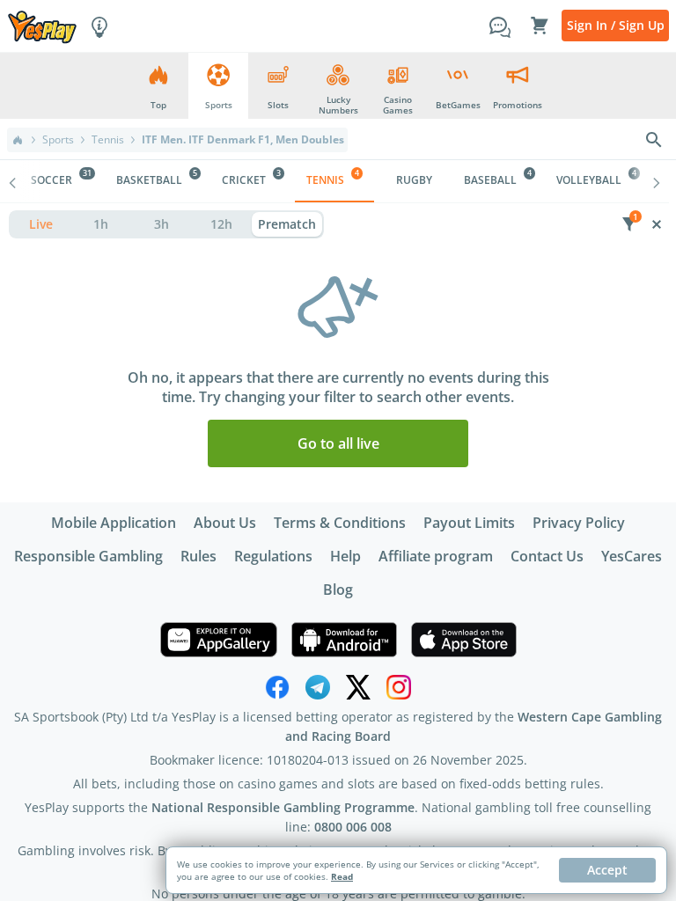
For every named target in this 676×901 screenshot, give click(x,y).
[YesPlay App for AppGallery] (218, 639)
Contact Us (547, 556)
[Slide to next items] (656, 181)
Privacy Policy (579, 522)
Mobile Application (113, 522)
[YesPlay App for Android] (344, 639)
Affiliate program (435, 556)
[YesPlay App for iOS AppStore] (464, 639)
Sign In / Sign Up (616, 25)
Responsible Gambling (88, 556)
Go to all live (338, 443)
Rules (198, 556)
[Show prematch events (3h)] (161, 224)
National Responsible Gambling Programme (283, 807)
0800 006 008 (353, 826)
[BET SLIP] (539, 25)
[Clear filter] (656, 224)
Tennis (108, 140)
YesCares (631, 556)
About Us (225, 522)
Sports (58, 140)
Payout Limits (469, 522)
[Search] (654, 140)
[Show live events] (41, 224)
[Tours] (99, 25)
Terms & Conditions (340, 522)
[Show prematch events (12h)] (222, 224)
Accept (607, 869)
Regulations (273, 556)
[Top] (17, 140)
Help (345, 556)
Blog (338, 589)
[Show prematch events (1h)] (101, 224)
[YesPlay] (42, 26)
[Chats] (500, 25)
